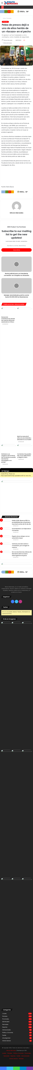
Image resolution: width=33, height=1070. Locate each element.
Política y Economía (7, 1032)
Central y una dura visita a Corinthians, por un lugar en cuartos (20, 545)
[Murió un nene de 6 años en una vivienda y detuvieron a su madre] (24, 371)
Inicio (4, 18)
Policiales (9, 18)
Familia (4, 1035)
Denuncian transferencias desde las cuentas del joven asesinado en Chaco (8, 319)
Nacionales (5, 1024)
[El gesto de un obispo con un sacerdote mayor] (6, 538)
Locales (4, 1013)
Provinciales (5, 1019)
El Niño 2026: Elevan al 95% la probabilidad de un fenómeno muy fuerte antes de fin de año (21, 522)
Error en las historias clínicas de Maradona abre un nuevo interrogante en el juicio (22, 553)
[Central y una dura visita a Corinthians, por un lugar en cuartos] (6, 546)
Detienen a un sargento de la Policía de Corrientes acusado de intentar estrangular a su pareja (8, 458)
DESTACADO (5, 1021)
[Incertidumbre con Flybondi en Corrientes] (6, 531)
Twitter (5, 607)
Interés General (6, 1040)
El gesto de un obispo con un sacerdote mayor (21, 537)
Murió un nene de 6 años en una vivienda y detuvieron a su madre (24, 437)
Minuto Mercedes (8, 40)
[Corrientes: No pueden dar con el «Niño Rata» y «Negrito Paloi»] (24, 448)
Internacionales (6, 1030)
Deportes (4, 1027)
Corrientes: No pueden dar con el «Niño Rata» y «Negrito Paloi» (24, 455)
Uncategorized (6, 1038)
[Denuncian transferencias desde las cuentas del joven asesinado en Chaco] (8, 311)
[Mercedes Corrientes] (11, 2)
